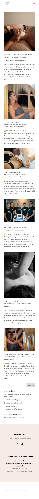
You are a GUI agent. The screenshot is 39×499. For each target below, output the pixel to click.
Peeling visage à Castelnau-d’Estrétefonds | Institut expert (18, 55)
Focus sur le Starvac (9, 226)
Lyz (7, 57)
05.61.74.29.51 (19, 460)
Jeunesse (16, 60)
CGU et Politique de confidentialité (15, 490)
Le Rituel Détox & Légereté (11, 122)
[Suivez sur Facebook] (17, 444)
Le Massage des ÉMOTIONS (12, 302)
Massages (23, 60)
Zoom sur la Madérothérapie (12, 172)
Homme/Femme (8, 60)
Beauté (19, 57)
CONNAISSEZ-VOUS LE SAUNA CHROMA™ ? (19, 355)
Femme (24, 57)
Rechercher (30, 385)
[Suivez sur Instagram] (21, 444)
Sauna (22, 126)
